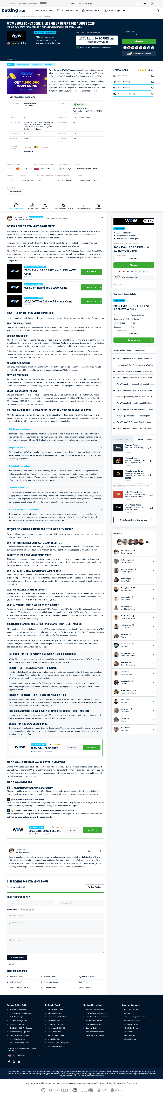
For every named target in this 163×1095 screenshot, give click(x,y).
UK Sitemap (128, 1032)
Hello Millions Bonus (18, 982)
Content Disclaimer (131, 1024)
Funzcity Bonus (50, 988)
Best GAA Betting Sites (94, 1024)
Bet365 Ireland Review (94, 1021)
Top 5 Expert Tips (32, 209)
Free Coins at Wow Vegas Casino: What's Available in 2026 (135, 365)
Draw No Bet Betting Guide (19, 1043)
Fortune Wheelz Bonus (19, 988)
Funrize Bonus (83, 982)
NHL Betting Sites (54, 1039)
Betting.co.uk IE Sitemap (95, 1035)
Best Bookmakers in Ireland (96, 1013)
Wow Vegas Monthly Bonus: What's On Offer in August (135, 397)
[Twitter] (141, 3)
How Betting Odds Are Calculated (21, 1028)
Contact (127, 1013)
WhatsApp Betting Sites (18, 1009)
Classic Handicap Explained (19, 1035)
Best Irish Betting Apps (94, 1028)
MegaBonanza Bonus (86, 977)
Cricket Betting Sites (55, 1013)
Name (11, 903)
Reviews (15, 17)
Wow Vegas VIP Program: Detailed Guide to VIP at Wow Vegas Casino (135, 422)
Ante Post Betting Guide (18, 1021)
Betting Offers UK (93, 10)
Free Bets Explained (17, 1024)
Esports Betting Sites (55, 1024)
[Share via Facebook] (95, 851)
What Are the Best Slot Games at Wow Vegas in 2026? (135, 371)
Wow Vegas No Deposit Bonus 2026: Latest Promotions (135, 403)
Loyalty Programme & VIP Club (63, 209)
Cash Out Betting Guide (18, 1017)
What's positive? (17, 923)
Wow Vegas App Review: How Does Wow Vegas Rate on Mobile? (135, 377)
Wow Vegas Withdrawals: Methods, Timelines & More (135, 428)
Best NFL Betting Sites (56, 1035)
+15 (146, 541)
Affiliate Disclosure (131, 1028)
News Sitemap (129, 1035)
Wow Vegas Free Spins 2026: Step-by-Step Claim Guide (135, 390)
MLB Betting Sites (54, 1032)
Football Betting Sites (55, 1009)
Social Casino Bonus (83, 209)
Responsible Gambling (132, 1021)
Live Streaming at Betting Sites (21, 1013)
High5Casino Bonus (85, 988)
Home (9, 17)
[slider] (27, 909)
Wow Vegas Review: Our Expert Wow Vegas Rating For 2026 (135, 358)
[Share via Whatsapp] (89, 851)
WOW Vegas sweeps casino (24, 251)
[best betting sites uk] (18, 10)
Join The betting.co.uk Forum (134, 1017)
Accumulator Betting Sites (57, 1028)
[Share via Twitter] (101, 851)
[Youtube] (145, 3)
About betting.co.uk (131, 1009)
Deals (73, 3)
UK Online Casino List (69, 10)
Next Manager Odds (55, 1046)
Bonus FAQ (45, 209)
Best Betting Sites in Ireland (96, 1009)
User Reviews (98, 209)
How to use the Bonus (16, 209)
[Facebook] (137, 3)
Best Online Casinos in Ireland (96, 1017)
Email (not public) (66, 903)
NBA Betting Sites (54, 1021)
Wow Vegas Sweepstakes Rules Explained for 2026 (135, 416)
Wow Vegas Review (26, 17)
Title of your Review (16, 916)
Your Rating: (13, 909)
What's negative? (18, 940)
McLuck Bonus (50, 977)
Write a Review (94, 887)
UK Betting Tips (114, 10)
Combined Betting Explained (20, 1032)
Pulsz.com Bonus (51, 982)
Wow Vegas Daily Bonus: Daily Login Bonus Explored (135, 384)
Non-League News (85, 3)
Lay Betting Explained (17, 1039)
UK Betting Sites (46, 10)
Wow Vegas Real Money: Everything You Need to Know (135, 409)
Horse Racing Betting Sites (57, 1017)
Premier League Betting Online (59, 1043)
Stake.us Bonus (16, 977)
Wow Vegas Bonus (133, 505)
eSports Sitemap (130, 1039)
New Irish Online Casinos (95, 1032)
